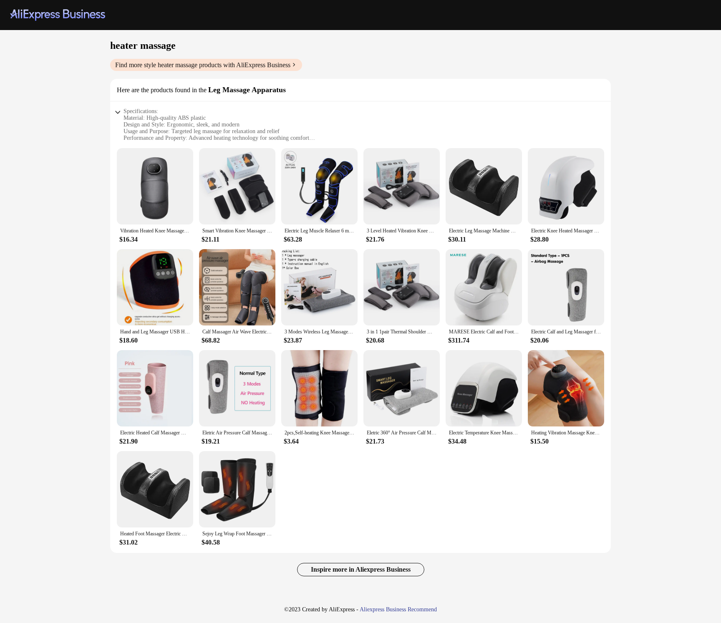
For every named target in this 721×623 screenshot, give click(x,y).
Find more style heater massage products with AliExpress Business (202, 64)
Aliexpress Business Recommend (398, 609)
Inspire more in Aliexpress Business (361, 569)
